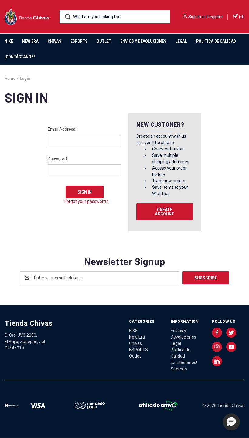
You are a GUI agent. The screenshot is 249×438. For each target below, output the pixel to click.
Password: (58, 159)
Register (215, 16)
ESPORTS (78, 41)
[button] (231, 421)
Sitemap (179, 368)
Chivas (54, 41)
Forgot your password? (86, 201)
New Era (30, 41)
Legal (181, 41)
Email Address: (62, 129)
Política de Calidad (216, 41)
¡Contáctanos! (20, 56)
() (241, 16)
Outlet (104, 41)
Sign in (194, 16)
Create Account (164, 212)
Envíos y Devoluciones (143, 41)
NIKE (9, 41)
